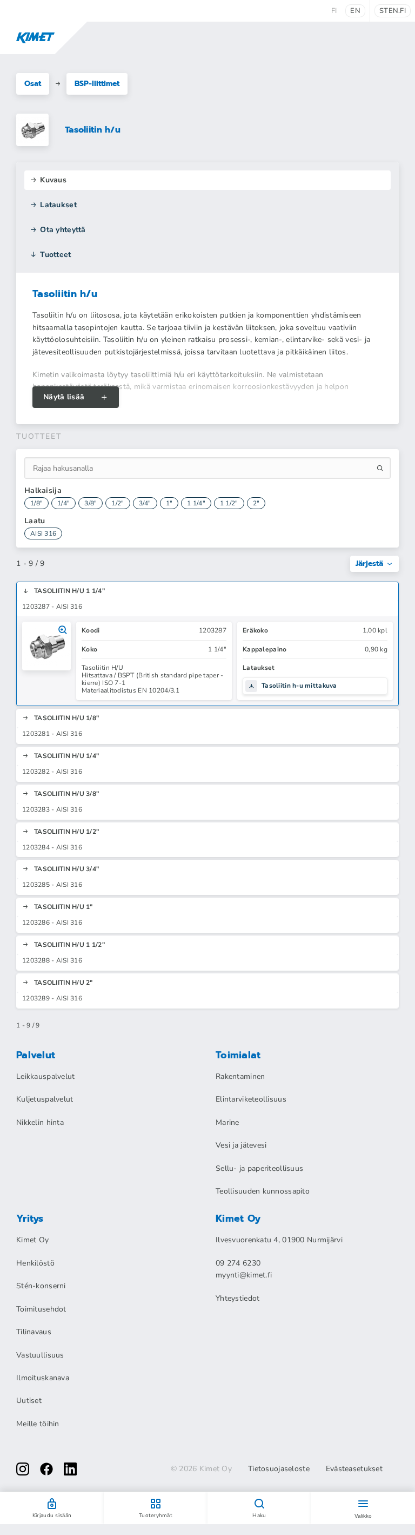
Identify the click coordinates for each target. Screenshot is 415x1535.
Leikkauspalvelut (45, 1076)
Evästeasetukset (354, 1469)
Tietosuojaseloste (279, 1469)
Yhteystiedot (237, 1298)
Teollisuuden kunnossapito (263, 1191)
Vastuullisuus (40, 1355)
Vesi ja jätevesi (241, 1145)
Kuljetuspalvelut (44, 1099)
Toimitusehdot (41, 1309)
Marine (227, 1122)
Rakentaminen (240, 1076)
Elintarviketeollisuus (251, 1099)
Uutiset (29, 1400)
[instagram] (22, 1468)
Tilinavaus (33, 1332)
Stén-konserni (41, 1286)
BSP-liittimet (97, 83)
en (355, 11)
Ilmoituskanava (42, 1378)
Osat (32, 83)
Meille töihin (37, 1424)
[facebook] (46, 1468)
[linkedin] (70, 1468)
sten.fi (392, 11)
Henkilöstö (35, 1263)
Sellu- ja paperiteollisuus (259, 1168)
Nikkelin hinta (40, 1122)
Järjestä (369, 563)
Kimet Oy (32, 1240)
